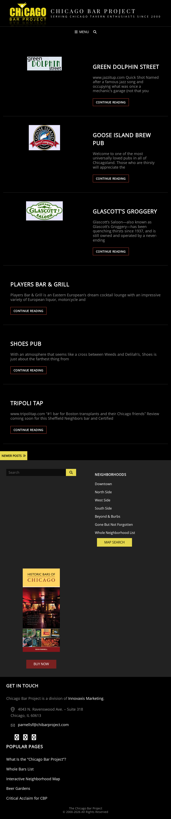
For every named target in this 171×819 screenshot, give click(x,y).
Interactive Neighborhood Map (33, 778)
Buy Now (41, 664)
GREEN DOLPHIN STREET (126, 66)
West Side (102, 500)
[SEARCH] (95, 32)
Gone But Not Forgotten (114, 524)
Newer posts (12, 456)
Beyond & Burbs (107, 516)
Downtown (103, 484)
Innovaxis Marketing (85, 698)
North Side (103, 492)
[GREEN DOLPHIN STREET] (44, 63)
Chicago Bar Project (93, 11)
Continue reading (112, 103)
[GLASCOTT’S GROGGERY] (44, 210)
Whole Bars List (20, 768)
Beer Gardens (18, 788)
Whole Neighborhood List (115, 532)
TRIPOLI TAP (26, 403)
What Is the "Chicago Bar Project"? (36, 759)
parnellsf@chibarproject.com (43, 724)
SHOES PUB (25, 343)
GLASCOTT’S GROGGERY (125, 211)
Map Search (114, 542)
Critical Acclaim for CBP (26, 798)
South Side (103, 508)
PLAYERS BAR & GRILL (39, 284)
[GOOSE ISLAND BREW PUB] (44, 137)
